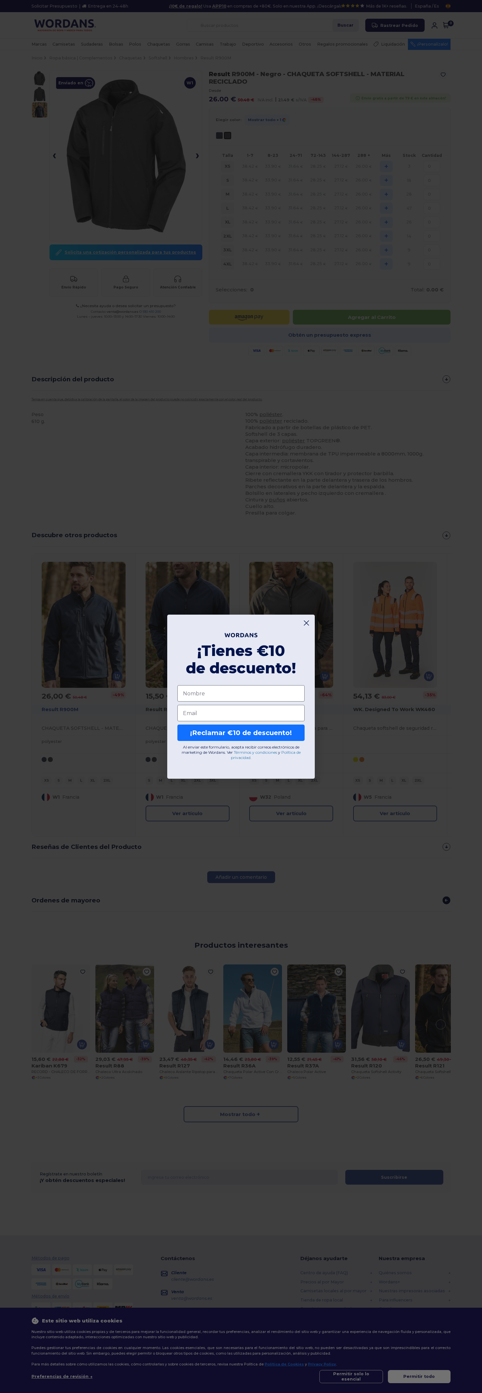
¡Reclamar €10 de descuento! (241, 733)
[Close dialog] (306, 623)
